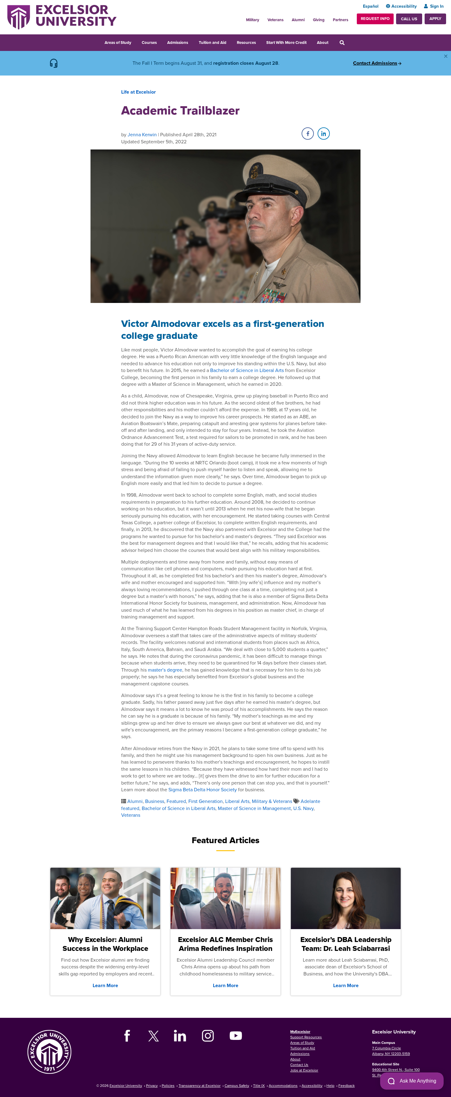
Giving (319, 20)
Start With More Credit (286, 42)
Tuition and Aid (212, 42)
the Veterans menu (287, 18)
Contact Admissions (375, 63)
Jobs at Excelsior (304, 1070)
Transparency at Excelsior (200, 1085)
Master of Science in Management (254, 808)
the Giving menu (328, 18)
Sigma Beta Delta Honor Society (202, 789)
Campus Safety (237, 1085)
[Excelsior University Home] (62, 16)
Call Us (409, 19)
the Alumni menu (308, 18)
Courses (149, 42)
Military (252, 20)
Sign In (437, 6)
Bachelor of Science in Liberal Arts (247, 370)
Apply (435, 18)
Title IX (259, 1085)
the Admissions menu (192, 42)
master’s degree (165, 669)
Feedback (346, 1085)
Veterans (275, 20)
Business (154, 801)
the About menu (332, 42)
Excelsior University (126, 1085)
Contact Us (299, 1064)
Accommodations (283, 1085)
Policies (168, 1085)
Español (371, 6)
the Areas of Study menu (135, 42)
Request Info (375, 18)
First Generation (205, 801)
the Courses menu (161, 42)
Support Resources (306, 1037)
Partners (340, 20)
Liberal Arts (237, 801)
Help (330, 1085)
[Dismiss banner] (446, 56)
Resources (246, 42)
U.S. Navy (303, 808)
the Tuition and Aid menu (230, 42)
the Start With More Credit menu (310, 42)
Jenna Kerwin (142, 134)
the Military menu (262, 18)
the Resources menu (260, 42)
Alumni (298, 20)
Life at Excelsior (138, 91)
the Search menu (350, 42)
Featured (176, 801)
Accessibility (404, 6)
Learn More (105, 985)
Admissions (177, 42)
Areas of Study (118, 42)
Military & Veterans (272, 801)
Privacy (152, 1085)
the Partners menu (350, 18)
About (322, 42)
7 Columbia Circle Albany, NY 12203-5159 (391, 1050)
